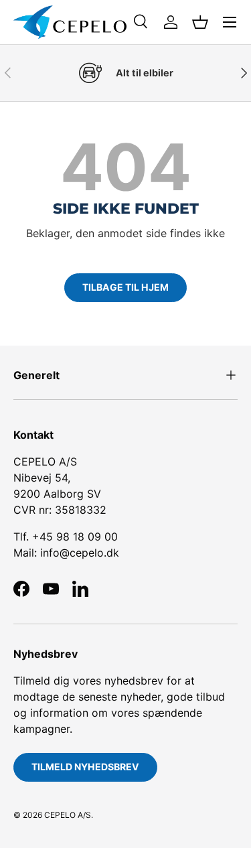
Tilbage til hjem (125, 287)
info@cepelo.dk (79, 552)
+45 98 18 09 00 (75, 536)
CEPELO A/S (67, 815)
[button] (200, 22)
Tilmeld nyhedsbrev (85, 766)
